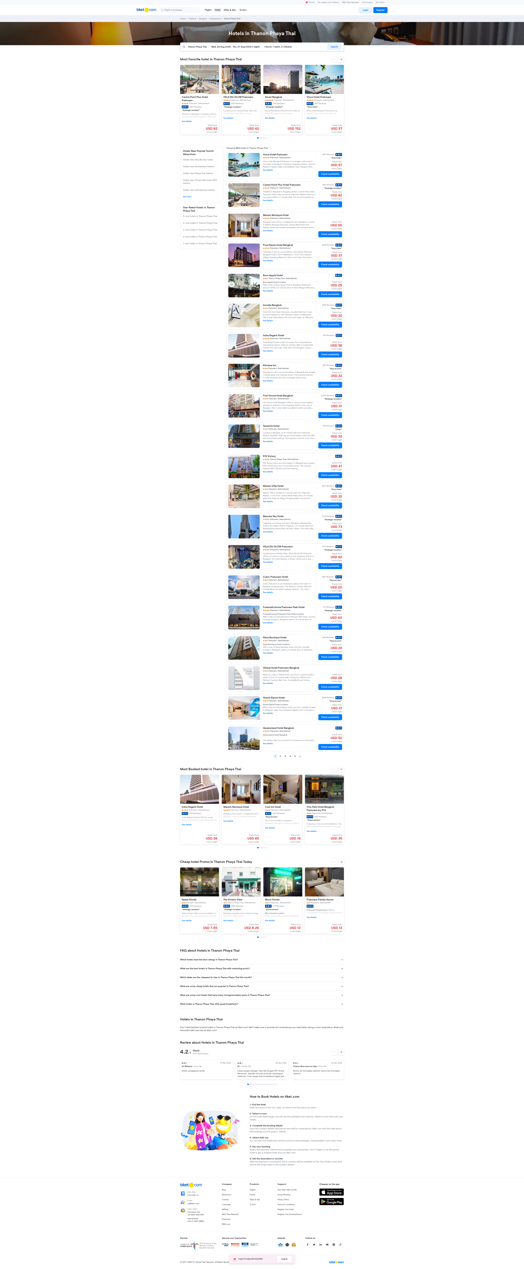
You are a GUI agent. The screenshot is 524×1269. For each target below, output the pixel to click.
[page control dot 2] (250, 1084)
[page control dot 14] (269, 1084)
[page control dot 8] (259, 1084)
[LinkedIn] (320, 1244)
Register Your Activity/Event (290, 1214)
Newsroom (226, 1195)
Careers (225, 1199)
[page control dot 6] (256, 1084)
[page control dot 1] (248, 1084)
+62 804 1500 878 (195, 1215)
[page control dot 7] (258, 1084)
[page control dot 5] (255, 1084)
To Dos (253, 1204)
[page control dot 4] (253, 1084)
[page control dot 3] (251, 1084)
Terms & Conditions (286, 1204)
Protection (226, 1219)
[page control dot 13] (268, 1084)
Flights (253, 1190)
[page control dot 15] (271, 1084)
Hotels (252, 1195)
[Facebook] (307, 1244)
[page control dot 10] (263, 1084)
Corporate (226, 1204)
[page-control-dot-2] (259, 137)
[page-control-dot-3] (261, 137)
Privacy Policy (283, 1199)
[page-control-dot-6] (266, 137)
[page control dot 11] (264, 1084)
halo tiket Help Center (287, 1190)
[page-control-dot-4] (263, 137)
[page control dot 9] (261, 1084)
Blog (224, 1190)
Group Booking (284, 1195)
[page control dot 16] (273, 1084)
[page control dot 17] (274, 1084)
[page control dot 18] (276, 1084)
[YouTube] (327, 1244)
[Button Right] (341, 1052)
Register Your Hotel (286, 1209)
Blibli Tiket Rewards (350, 2)
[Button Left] (334, 1052)
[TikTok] (340, 1244)
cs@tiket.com (193, 1203)
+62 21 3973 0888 (195, 1221)
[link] (365, 10)
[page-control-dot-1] (258, 137)
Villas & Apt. (255, 1199)
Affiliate (225, 1209)
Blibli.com (226, 1224)
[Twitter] (314, 1244)
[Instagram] (334, 1244)
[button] (334, 59)
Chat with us (192, 1195)
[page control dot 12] (266, 1084)
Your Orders (367, 2)
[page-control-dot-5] (264, 137)
